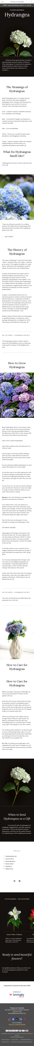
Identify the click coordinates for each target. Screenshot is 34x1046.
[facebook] (14, 881)
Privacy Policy (15, 1039)
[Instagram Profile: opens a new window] (9, 1019)
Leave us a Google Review (17, 1024)
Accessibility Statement (25, 1039)
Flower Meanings (10, 861)
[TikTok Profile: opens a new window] (17, 1019)
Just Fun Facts (9, 858)
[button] (30, 1042)
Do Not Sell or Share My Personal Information (21, 1041)
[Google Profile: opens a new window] (21, 1019)
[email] (19, 881)
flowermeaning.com (11, 856)
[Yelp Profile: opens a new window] (24, 1019)
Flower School (9, 863)
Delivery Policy (5, 1041)
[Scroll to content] (9, 70)
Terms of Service (5, 1039)
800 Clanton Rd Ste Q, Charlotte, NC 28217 (17, 1010)
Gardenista (8, 866)
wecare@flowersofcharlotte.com (17, 1013)
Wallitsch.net (9, 868)
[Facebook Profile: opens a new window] (13, 1019)
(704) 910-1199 (17, 1011)
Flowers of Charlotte (17, 1)
